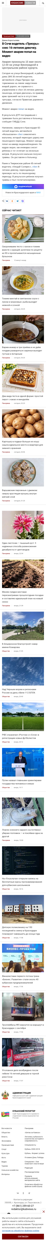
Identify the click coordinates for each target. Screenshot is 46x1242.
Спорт (4, 1149)
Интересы (6, 1174)
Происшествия (8, 36)
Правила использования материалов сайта (32, 1178)
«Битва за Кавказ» (32, 1133)
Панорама (29, 1128)
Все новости (7, 1128)
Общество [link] (6, 651)
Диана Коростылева (10, 40)
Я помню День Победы (34, 1157)
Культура (5, 1153)
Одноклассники (23, 1193)
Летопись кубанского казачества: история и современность (34, 1139)
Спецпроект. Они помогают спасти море (34, 1163)
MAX (38, 192)
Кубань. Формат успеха (34, 1153)
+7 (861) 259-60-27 (23, 1205)
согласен (23, 1236)
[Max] (23, 201)
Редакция (29, 1168)
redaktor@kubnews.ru (23, 1209)
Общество (6, 1133)
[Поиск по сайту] (43, 3)
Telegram (29, 1193)
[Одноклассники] (12, 201)
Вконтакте (18, 1193)
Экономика (6, 1141)
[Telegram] (17, 201)
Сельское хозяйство (10, 1170)
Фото (4, 1158)
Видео (4, 1162)
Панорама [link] (6, 260)
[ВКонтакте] (7, 201)
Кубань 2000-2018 (32, 1149)
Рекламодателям (32, 1172)
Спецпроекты (30, 1145)
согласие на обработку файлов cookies (20, 1230)
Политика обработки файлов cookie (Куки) (33, 1185)
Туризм (5, 1166)
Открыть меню (3, 3)
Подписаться (25, 187)
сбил (20, 134)
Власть (5, 1137)
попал (21, 109)
